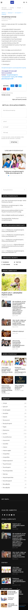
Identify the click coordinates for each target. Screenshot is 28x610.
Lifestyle (19, 7)
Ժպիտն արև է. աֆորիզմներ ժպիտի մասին (12, 295)
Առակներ (10, 12)
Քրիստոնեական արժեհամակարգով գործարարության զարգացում (13, 247)
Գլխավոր (4, 7)
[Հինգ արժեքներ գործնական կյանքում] (20, 381)
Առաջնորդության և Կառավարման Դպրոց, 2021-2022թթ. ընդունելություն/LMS (12, 76)
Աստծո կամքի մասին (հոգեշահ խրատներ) (12, 593)
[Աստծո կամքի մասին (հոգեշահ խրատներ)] (4, 593)
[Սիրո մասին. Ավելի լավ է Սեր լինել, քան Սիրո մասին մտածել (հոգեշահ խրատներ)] (6, 324)
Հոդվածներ (14, 455)
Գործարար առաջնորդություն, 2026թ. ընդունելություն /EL (12, 207)
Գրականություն (14, 425)
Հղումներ (14, 445)
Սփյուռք (14, 476)
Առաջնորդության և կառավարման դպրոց (14, 67)
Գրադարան (14, 422)
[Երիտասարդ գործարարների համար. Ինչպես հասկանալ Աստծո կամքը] (14, 161)
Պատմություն (14, 469)
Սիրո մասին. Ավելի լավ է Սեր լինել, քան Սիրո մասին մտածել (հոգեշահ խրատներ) (19, 324)
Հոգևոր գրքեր (14, 452)
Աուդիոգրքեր (14, 411)
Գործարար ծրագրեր (11, 598)
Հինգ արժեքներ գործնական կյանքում (13, 217)
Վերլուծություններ (14, 479)
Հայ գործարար (14, 438)
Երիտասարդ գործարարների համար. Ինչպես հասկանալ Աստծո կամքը (14, 173)
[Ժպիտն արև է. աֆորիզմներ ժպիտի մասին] (14, 284)
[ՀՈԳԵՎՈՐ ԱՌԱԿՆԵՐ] (6, 335)
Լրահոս (12, 7)
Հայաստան (14, 442)
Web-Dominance (21, 608)
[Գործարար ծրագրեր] (4, 599)
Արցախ (14, 418)
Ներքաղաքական (14, 462)
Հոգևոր (4, 14)
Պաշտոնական (14, 465)
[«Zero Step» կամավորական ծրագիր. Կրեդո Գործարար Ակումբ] (7, 363)
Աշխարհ (14, 408)
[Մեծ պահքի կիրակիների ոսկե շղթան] (4, 605)
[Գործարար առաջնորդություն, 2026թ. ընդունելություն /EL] (20, 363)
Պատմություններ (14, 472)
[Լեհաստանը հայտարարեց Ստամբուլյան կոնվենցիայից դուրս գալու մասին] (6, 345)
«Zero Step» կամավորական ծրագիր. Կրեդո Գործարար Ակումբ (7, 372)
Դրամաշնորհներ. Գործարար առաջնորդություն (10, 221)
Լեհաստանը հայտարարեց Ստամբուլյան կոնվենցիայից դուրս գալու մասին (18, 345)
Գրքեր (14, 428)
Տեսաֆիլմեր (14, 486)
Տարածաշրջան (14, 482)
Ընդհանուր (18, 12)
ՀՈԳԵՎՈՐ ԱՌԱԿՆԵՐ (18, 333)
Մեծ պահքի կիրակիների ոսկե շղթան (12, 605)
